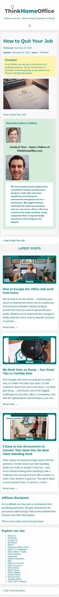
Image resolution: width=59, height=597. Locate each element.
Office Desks (13, 568)
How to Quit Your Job (15, 240)
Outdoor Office (14, 575)
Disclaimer (12, 542)
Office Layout (14, 570)
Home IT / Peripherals (17, 549)
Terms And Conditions (17, 581)
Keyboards (12, 556)
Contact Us (13, 540)
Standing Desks (15, 579)
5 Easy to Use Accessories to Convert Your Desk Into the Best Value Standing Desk (26, 450)
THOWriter (44, 52)
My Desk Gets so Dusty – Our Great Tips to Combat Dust (28, 371)
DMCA (10, 545)
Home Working (14, 554)
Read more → (10, 327)
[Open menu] (29, 26)
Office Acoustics (15, 565)
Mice (10, 561)
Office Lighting (14, 572)
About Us (12, 536)
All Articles (12, 538)
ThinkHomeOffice (17, 591)
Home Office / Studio (17, 552)
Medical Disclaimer (16, 558)
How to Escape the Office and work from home (28, 290)
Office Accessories (16, 563)
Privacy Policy (14, 577)
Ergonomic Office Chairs (18, 547)
